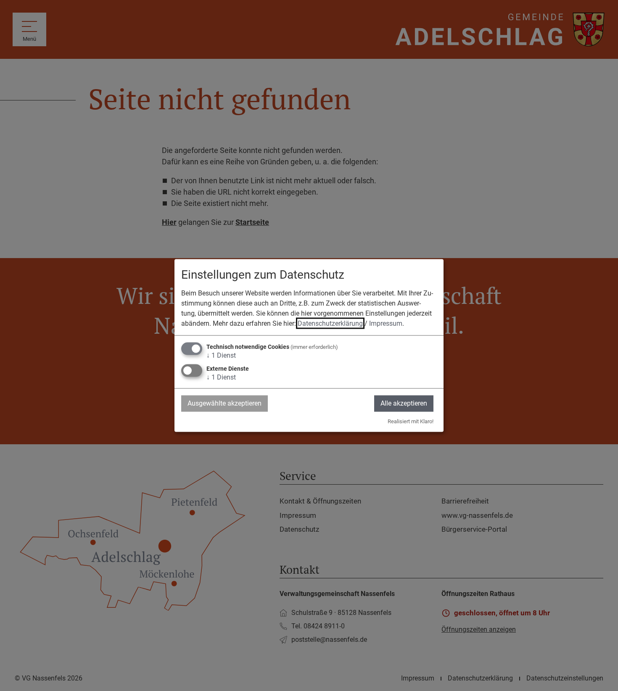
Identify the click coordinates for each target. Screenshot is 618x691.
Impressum (385, 323)
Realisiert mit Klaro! (410, 421)
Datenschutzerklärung (330, 323)
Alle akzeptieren (403, 403)
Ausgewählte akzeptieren (224, 403)
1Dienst (221, 355)
